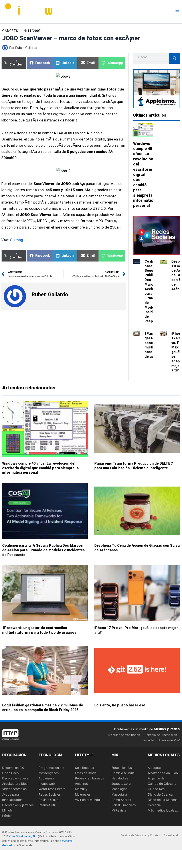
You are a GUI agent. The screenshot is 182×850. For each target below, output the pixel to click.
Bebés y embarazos (89, 778)
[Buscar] (174, 58)
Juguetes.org (121, 784)
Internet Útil (47, 805)
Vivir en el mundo (87, 800)
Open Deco (10, 773)
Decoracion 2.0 (13, 767)
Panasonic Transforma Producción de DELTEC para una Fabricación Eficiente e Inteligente (133, 465)
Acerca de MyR (169, 740)
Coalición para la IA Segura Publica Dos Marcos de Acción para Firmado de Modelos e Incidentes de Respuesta (43, 550)
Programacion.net (51, 767)
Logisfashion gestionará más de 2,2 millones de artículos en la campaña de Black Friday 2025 (42, 707)
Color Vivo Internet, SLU (23, 836)
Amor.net (81, 784)
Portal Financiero (123, 805)
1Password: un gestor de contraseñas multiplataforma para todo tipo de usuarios (39, 630)
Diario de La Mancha (163, 800)
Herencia (154, 805)
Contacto (147, 740)
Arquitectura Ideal (15, 784)
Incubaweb (47, 784)
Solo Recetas (84, 767)
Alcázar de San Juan (163, 773)
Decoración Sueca (15, 778)
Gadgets (10, 31)
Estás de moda (86, 773)
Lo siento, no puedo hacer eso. (120, 705)
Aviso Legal (171, 835)
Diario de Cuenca (160, 794)
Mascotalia (119, 794)
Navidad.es (119, 778)
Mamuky (81, 789)
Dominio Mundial (123, 773)
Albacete (154, 767)
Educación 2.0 (121, 767)
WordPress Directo (52, 789)
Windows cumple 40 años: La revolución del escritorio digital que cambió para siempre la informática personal (144, 174)
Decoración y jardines (18, 805)
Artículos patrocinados (123, 735)
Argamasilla (156, 778)
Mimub (7, 810)
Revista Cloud (49, 800)
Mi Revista (118, 810)
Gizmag (16, 240)
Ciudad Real (156, 789)
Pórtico (7, 815)
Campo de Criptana (162, 784)
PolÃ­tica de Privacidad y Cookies (140, 835)
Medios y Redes (167, 729)
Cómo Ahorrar (121, 800)
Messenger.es (49, 773)
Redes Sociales (50, 794)
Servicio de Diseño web (160, 735)
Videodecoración (14, 789)
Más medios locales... (163, 810)
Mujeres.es (83, 794)
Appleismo (46, 778)
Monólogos (119, 789)
